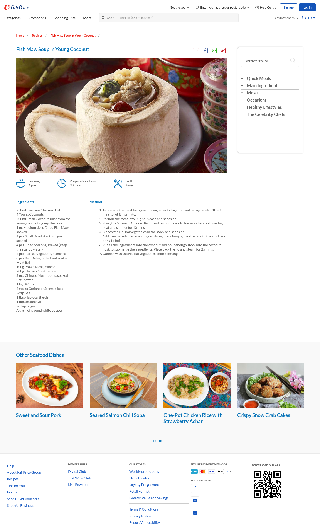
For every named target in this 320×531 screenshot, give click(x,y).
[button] (296, 18)
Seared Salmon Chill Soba (117, 415)
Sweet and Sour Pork (38, 415)
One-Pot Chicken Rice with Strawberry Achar (192, 418)
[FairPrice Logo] (16, 7)
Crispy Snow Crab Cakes (263, 415)
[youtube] (221, 500)
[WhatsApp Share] (214, 50)
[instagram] (221, 513)
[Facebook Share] (205, 50)
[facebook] (221, 488)
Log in (307, 7)
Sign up (289, 7)
